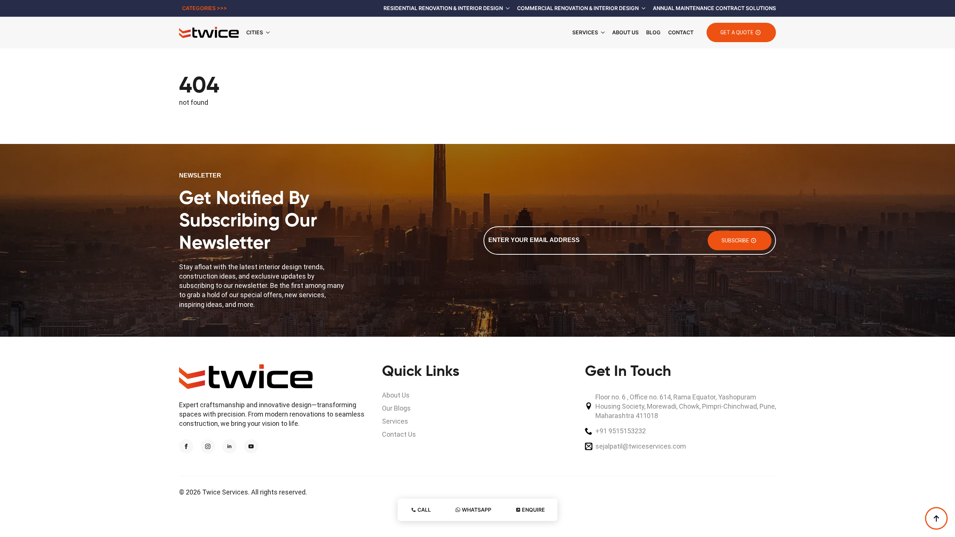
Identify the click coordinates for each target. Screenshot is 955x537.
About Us (625, 32)
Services (585, 32)
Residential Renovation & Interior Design (443, 8)
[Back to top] (936, 518)
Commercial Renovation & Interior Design (578, 8)
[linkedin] (229, 446)
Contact (680, 32)
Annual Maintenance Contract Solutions (714, 8)
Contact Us (399, 434)
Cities (254, 32)
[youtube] (251, 446)
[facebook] (186, 446)
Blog (653, 32)
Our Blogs (396, 408)
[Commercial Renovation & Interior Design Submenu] (642, 8)
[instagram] (208, 446)
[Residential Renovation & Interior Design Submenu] (506, 8)
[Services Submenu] (601, 32)
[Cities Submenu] (270, 32)
